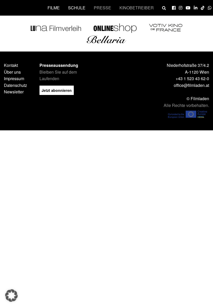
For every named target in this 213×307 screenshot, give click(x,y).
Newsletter (14, 92)
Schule (76, 8)
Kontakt (11, 65)
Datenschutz (15, 85)
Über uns (12, 72)
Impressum (14, 78)
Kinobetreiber (136, 8)
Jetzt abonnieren (57, 90)
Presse (102, 8)
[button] (11, 295)
